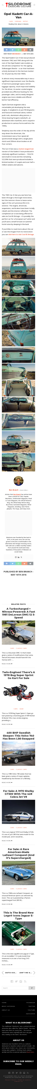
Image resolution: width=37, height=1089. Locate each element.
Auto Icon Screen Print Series (11, 973)
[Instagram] (16, 557)
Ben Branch (16, 54)
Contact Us (18, 1081)
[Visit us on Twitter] (17, 1073)
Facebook (30, 1002)
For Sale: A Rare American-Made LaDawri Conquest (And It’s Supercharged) (18, 853)
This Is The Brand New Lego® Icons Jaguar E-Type (18, 915)
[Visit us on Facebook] (12, 981)
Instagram (30, 1013)
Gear (21, 709)
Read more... (31, 1052)
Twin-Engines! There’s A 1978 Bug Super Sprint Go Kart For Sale (18, 675)
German (18, 21)
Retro (25, 21)
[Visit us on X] (16, 981)
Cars (11, 21)
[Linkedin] (18, 557)
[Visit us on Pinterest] (20, 1073)
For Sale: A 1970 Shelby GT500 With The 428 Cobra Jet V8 (18, 794)
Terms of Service (24, 1080)
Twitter (31, 1006)
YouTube (31, 1010)
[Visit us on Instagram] (20, 981)
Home (4, 1002)
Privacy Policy (10, 1080)
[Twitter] (21, 557)
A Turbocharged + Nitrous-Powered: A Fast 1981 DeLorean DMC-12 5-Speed (18, 613)
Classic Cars (21, 648)
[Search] (32, 988)
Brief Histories (8, 1006)
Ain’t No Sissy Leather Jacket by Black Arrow (27, 973)
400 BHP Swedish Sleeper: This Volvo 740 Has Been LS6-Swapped (18, 735)
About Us (6, 1010)
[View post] (18, 632)
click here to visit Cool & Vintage (21, 234)
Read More (6, 664)
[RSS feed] (3, 5)
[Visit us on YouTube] (13, 1073)
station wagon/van (26, 149)
